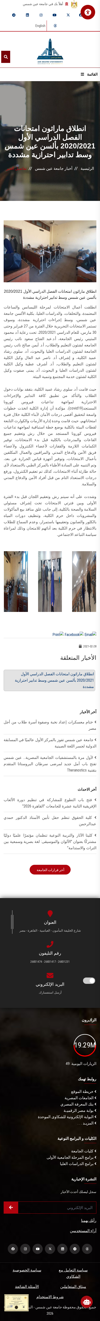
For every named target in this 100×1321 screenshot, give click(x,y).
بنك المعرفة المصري (77, 1104)
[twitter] (68, 15)
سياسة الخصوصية (27, 1270)
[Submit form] (11, 1207)
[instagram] (41, 15)
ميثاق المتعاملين (73, 1286)
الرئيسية (87, 168)
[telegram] (13, 15)
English (40, 26)
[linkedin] (27, 15)
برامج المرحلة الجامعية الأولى (70, 1157)
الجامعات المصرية (79, 1098)
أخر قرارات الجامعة (50, 870)
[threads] (55, 25)
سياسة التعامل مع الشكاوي (73, 1273)
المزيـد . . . (86, 1123)
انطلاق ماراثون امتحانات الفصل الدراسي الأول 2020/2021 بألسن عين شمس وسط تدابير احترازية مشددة (54, 680)
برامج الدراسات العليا (77, 1163)
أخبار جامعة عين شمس (53, 168)
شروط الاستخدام (50, 1297)
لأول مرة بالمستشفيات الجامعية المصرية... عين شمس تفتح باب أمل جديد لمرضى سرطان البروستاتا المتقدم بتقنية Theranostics (50, 763)
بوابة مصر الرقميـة (79, 1110)
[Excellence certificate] (16, 1302)
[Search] (5, 57)
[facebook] (80, 15)
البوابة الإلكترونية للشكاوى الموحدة (66, 1117)
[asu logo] (50, 49)
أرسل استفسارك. (50, 992)
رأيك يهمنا (88, 1220)
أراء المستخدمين (83, 1230)
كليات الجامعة (82, 1151)
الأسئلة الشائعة (27, 1286)
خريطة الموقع (82, 1091)
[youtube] (54, 15)
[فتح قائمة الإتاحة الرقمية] (88, 12)
